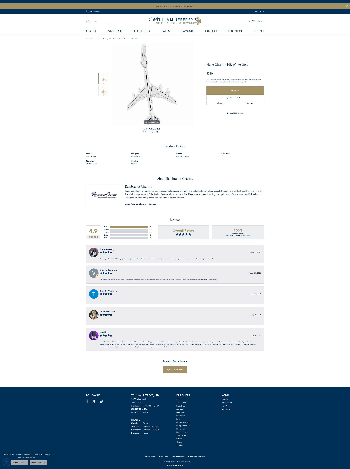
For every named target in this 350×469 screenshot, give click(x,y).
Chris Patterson (107, 311)
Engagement (115, 31)
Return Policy (150, 456)
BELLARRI (179, 409)
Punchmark (179, 465)
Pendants (103, 39)
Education (235, 31)
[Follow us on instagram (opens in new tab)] (101, 401)
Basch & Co (180, 406)
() (150, 227)
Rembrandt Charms (182, 156)
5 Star (106, 227)
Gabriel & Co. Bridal (183, 422)
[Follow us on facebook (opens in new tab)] (87, 401)
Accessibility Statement (196, 456)
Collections (142, 31)
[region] (152, 84)
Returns (250, 103)
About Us (224, 399)
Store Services (226, 402)
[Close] (346, 6)
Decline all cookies (19, 462)
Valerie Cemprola (108, 270)
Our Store (211, 31)
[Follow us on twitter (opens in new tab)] (94, 401)
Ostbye (179, 442)
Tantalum (179, 445)
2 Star (106, 235)
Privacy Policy (226, 409)
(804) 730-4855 (151, 131)
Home (88, 39)
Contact (258, 31)
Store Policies (226, 406)
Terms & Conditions (178, 456)
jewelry (95, 39)
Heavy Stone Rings (183, 425)
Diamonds (187, 31)
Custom (91, 31)
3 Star (106, 232)
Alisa (178, 399)
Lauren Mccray (107, 249)
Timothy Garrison (108, 290)
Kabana (179, 438)
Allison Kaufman (182, 402)
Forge (178, 419)
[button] (259, 11)
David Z (104, 332)
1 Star (106, 238)
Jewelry (165, 31)
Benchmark (180, 412)
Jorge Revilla (181, 435)
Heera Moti (180, 429)
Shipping (221, 103)
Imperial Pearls (181, 432)
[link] (93, 11)
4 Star (106, 229)
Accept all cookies (38, 462)
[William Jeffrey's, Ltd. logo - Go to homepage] (175, 21)
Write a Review (175, 369)
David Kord (180, 415)
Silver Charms (113, 39)
